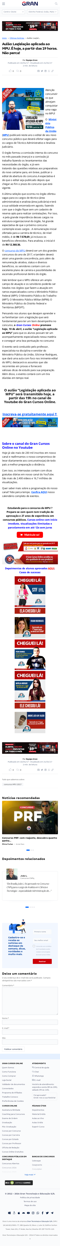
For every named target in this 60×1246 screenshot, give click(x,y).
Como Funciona (9, 1072)
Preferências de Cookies (13, 1101)
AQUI (51, 568)
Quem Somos (8, 1068)
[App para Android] (23, 1213)
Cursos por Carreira (11, 1135)
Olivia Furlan (7, 844)
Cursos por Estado (10, 1139)
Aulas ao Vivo (38, 1118)
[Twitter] (47, 1213)
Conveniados (8, 1088)
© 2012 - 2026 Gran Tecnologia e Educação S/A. (30, 1194)
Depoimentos (38, 1110)
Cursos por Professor (11, 1143)
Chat (36, 1072)
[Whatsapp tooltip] (37, 1213)
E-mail (5, 1028)
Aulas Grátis (37, 1122)
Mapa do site (30, 1205)
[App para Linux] (14, 1213)
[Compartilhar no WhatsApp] (48, 71)
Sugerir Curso (38, 1127)
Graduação (7, 1122)
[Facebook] (42, 1213)
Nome (5, 1018)
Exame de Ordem (10, 1118)
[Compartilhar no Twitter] (41, 71)
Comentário (8, 985)
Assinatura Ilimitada (11, 1110)
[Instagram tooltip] (33, 1213)
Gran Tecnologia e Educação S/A (39, 1221)
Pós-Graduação (9, 1127)
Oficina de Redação (10, 1148)
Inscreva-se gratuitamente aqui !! (30, 414)
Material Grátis (38, 1114)
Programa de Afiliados (12, 1093)
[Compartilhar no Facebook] (38, 71)
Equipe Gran (32, 60)
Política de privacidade (30, 1198)
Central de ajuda (41, 1068)
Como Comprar (9, 1076)
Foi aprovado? (45, 1096)
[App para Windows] (9, 1213)
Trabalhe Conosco (10, 1097)
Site (4, 1038)
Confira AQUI (39, 492)
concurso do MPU (15, 250)
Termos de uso (30, 1201)
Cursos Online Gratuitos (12, 1152)
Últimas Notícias (17, 38)
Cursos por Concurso (11, 1131)
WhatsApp (39, 1076)
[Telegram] (52, 1213)
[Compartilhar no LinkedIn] (45, 71)
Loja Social (6, 1080)
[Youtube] (28, 1213)
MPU (6, 135)
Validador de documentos (13, 1084)
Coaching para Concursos (13, 1114)
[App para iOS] (18, 1213)
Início (4, 38)
